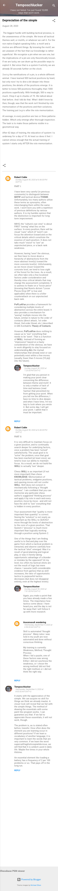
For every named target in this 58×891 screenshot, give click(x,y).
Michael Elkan (36, 885)
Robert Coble (20, 177)
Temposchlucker (29, 5)
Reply (17, 421)
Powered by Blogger (31, 879)
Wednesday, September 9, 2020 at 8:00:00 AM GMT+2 (29, 690)
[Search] (54, 6)
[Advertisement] (29, 841)
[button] (54, 21)
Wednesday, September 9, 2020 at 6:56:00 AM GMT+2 (38, 626)
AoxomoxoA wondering (34, 622)
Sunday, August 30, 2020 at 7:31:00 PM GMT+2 (35, 590)
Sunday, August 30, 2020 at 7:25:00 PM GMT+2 (35, 369)
